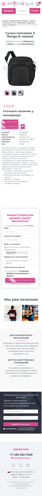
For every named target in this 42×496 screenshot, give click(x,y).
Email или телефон (12, 236)
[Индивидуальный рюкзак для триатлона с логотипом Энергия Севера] (12, 313)
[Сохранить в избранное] (23, 126)
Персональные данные (14, 267)
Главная (5, 21)
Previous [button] (5, 68)
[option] (20, 68)
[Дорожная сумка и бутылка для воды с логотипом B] (30, 313)
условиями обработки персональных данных (17, 273)
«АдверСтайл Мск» (27, 482)
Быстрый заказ (10, 122)
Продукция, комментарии (16, 257)
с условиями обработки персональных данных (26, 428)
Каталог (9, 10)
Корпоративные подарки (18, 21)
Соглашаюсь (20, 428)
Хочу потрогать (10, 126)
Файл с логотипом (12, 244)
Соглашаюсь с (17, 273)
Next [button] (34, 68)
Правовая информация (21, 484)
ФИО (6, 228)
